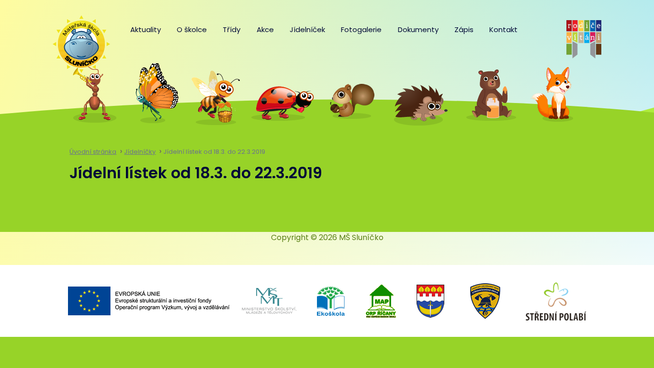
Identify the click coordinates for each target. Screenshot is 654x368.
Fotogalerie (361, 29)
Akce (265, 29)
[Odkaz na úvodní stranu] (77, 39)
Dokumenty (418, 29)
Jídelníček (307, 29)
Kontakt (503, 29)
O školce (192, 29)
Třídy (231, 29)
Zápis (464, 29)
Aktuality (145, 29)
